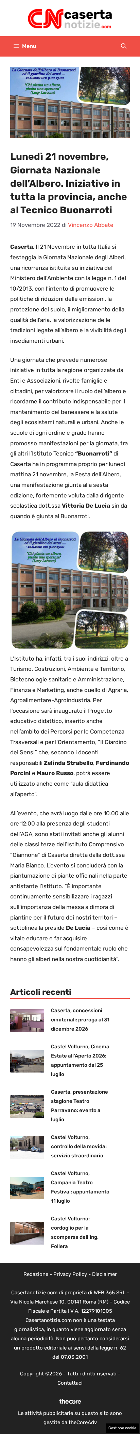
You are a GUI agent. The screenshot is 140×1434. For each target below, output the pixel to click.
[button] (123, 46)
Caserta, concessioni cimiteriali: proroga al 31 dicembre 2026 (80, 1019)
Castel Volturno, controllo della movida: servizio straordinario (79, 1146)
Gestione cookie (122, 1428)
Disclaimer (104, 1274)
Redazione (35, 1274)
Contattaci (70, 1383)
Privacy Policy (70, 1274)
